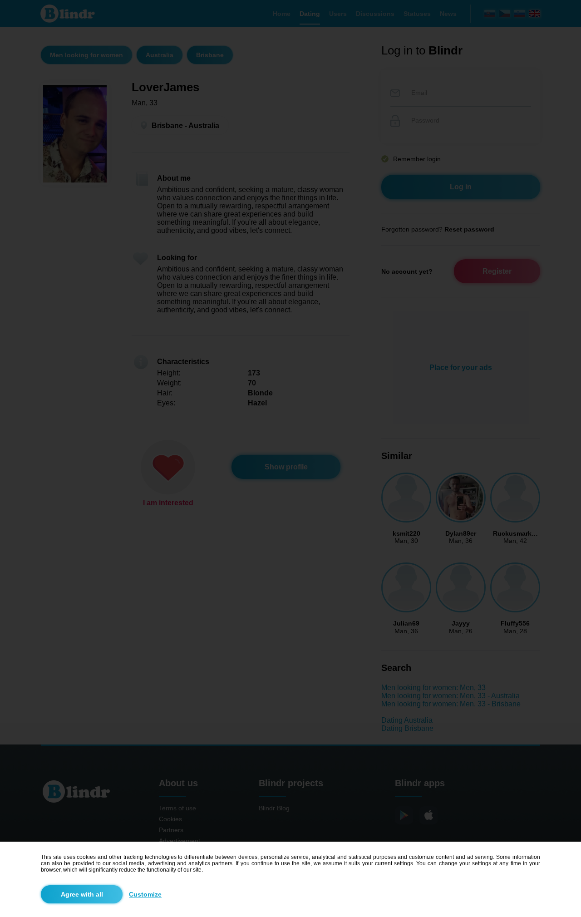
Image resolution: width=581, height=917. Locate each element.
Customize (145, 894)
